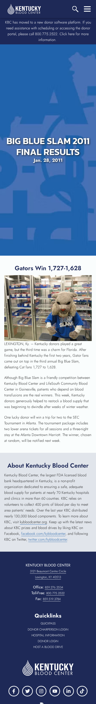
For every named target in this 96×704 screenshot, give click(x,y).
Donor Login (58, 641)
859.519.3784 (52, 599)
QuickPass (57, 623)
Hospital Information (55, 635)
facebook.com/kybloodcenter (43, 533)
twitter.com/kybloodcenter (47, 539)
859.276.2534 (54, 587)
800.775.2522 (55, 593)
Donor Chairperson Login (53, 629)
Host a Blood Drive (56, 647)
